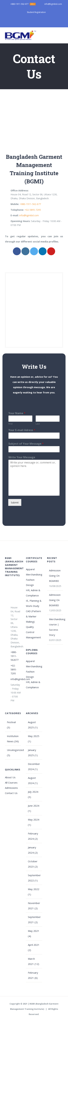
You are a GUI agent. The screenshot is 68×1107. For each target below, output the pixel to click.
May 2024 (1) (33, 822)
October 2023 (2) (33, 864)
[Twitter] (34, 251)
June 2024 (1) (33, 808)
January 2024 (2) (33, 850)
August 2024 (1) (33, 780)
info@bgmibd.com (29, 215)
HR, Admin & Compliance (33, 593)
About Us (10, 777)
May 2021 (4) (33, 933)
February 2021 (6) (33, 975)
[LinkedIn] (43, 251)
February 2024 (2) (33, 836)
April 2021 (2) (33, 947)
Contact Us (11, 793)
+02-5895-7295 (33, 209)
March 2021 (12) (33, 961)
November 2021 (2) (34, 905)
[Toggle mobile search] (55, 35)
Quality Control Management (33, 632)
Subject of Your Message (26, 443)
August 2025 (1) (33, 724)
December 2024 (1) (34, 766)
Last (38, 423)
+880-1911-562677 (14, 656)
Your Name (16, 413)
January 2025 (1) (33, 752)
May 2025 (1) (33, 738)
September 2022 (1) (34, 878)
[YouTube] (51, 251)
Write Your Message (21, 457)
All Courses (11, 782)
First (10, 423)
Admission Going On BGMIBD (55, 575)
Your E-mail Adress (21, 430)
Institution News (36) (13, 738)
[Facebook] (17, 251)
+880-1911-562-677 (30, 204)
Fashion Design (30, 582)
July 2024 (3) (33, 794)
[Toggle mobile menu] (61, 35)
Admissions (11, 787)
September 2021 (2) (34, 919)
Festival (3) (11, 724)
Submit (15, 502)
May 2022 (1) (33, 891)
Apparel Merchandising (34, 572)
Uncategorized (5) (13, 752)
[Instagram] (25, 251)
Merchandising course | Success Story (55, 627)
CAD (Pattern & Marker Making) (33, 616)
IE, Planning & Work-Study (33, 603)
